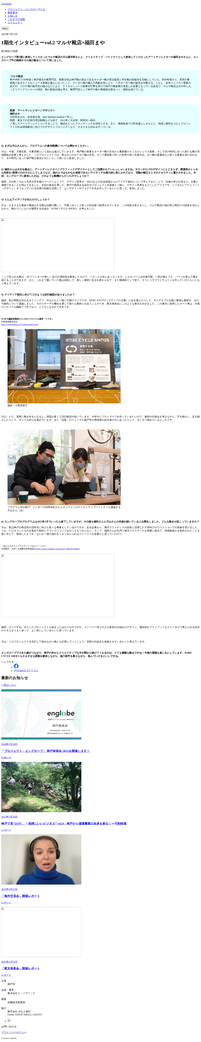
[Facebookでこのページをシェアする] (16, 667)
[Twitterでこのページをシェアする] (26, 670)
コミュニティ (15, 22)
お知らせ (13, 16)
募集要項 (13, 12)
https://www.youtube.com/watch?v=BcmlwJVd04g (58, 549)
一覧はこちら (8, 685)
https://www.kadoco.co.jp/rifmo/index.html (19, 324)
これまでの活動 (16, 19)
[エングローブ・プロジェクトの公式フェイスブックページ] (9, 1021)
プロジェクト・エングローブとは (26, 9)
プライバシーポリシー (13, 1032)
